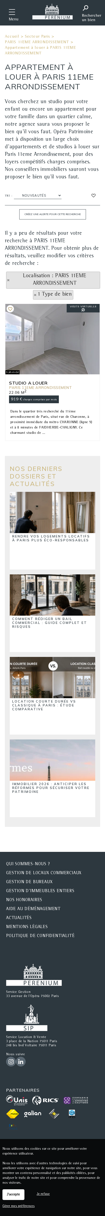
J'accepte (13, 1194)
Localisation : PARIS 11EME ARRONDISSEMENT (54, 280)
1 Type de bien (55, 294)
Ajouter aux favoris (10, 308)
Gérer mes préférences (18, 1206)
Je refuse (43, 1194)
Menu (13, 20)
